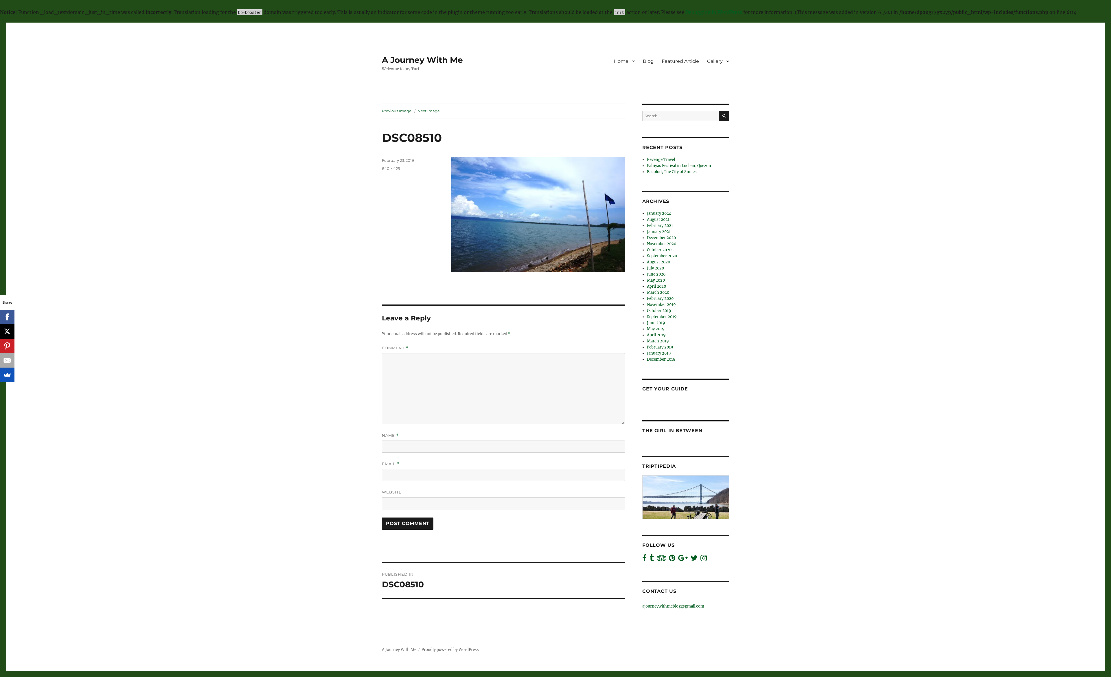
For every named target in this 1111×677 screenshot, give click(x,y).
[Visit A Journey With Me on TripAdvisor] (661, 559)
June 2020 (656, 274)
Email (390, 463)
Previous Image (396, 111)
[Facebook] (7, 317)
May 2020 (656, 280)
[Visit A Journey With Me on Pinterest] (672, 559)
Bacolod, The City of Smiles (672, 171)
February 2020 (660, 298)
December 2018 (661, 359)
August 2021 (658, 219)
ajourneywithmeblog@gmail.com (673, 606)
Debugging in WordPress (713, 12)
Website (392, 492)
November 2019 (661, 304)
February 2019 (660, 347)
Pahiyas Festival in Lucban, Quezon (679, 165)
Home (621, 61)
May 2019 (656, 328)
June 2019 (656, 322)
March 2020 (658, 292)
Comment (395, 348)
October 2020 (659, 249)
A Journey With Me (422, 60)
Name (390, 435)
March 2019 (658, 341)
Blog (648, 61)
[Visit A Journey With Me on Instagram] (703, 559)
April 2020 (656, 286)
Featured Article (680, 61)
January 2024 (659, 213)
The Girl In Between (672, 430)
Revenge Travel (661, 159)
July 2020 (655, 268)
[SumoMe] (7, 375)
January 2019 (659, 353)
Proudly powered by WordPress (450, 649)
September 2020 (662, 256)
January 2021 (659, 231)
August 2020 (658, 262)
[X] (7, 331)
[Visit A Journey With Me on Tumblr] (652, 559)
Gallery (715, 61)
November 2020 (661, 243)
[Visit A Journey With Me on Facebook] (644, 559)
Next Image (428, 111)
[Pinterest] (7, 346)
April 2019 (656, 335)
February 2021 (660, 225)
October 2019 (659, 310)
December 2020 (661, 237)
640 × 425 (391, 168)
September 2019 (662, 316)
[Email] (7, 360)
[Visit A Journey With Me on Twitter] (694, 559)
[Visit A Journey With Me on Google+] (683, 559)
